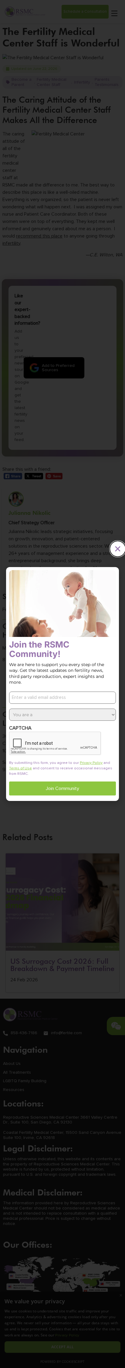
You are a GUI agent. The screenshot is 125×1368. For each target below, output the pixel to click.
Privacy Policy (91, 763)
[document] (62, 684)
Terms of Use (20, 768)
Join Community (62, 788)
